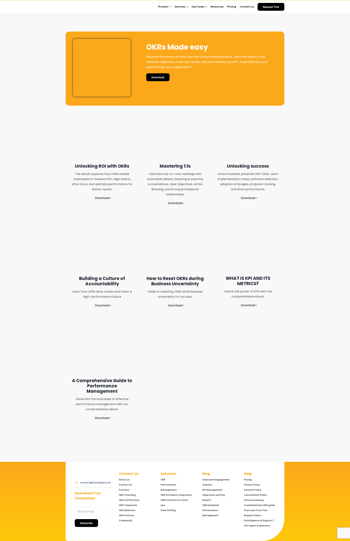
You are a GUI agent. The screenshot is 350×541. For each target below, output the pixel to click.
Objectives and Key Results (213, 497)
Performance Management (210, 513)
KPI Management (212, 489)
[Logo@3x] (80, 3)
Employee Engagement (216, 479)
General (207, 484)
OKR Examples (210, 505)
